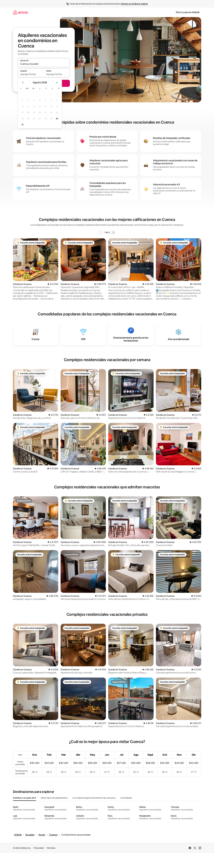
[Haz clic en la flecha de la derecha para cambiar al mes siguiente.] (57, 82)
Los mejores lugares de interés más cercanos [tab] (94, 798)
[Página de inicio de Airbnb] (20, 12)
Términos (50, 848)
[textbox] (30, 74)
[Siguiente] (113, 232)
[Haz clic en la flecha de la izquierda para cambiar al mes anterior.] (23, 82)
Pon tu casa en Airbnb (187, 12)
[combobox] (44, 64)
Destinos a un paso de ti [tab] (24, 798)
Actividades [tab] (126, 798)
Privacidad (39, 848)
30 (57, 118)
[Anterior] (100, 232)
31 (22, 124)
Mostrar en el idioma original (134, 4)
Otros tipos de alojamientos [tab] (54, 798)
